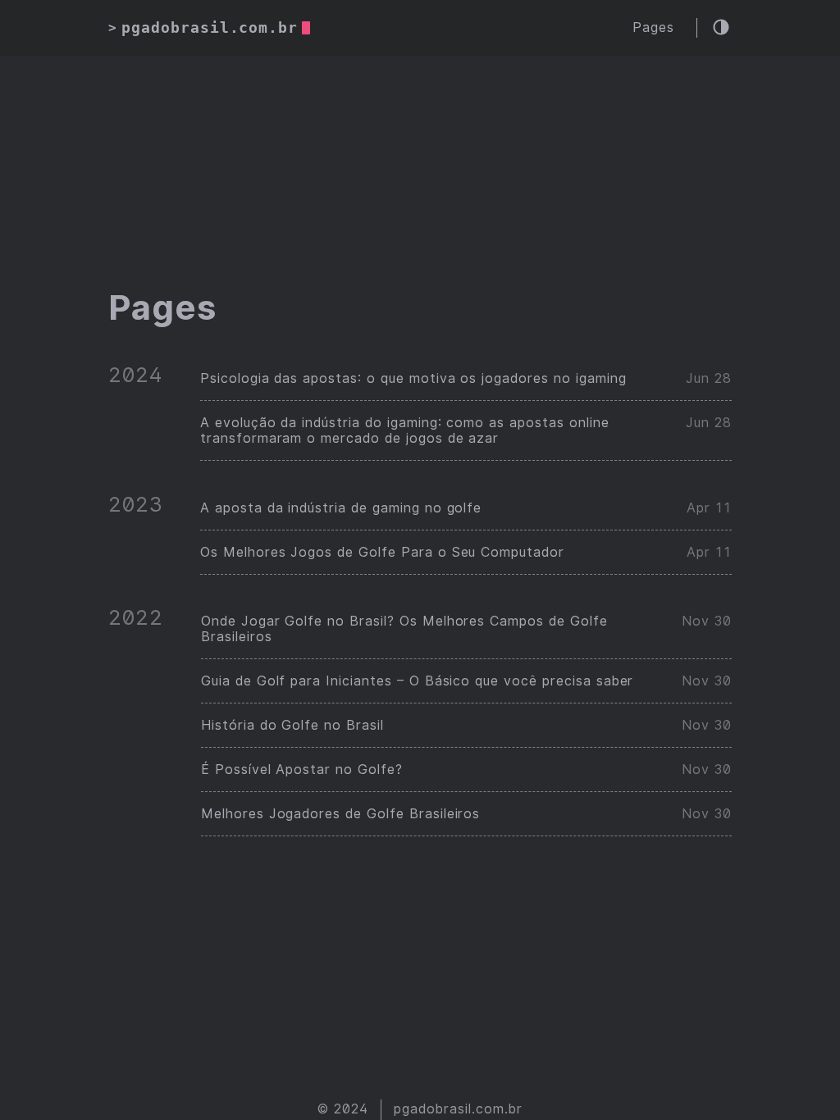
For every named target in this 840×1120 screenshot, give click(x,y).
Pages (653, 27)
